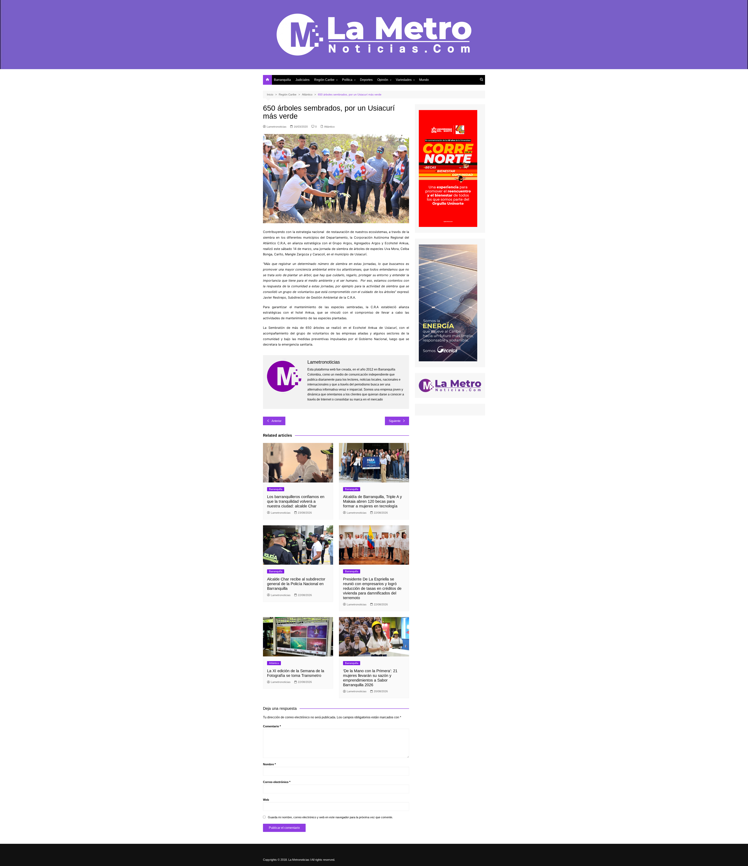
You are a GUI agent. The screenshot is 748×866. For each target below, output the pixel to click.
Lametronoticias (276, 126)
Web (266, 799)
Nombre (269, 764)
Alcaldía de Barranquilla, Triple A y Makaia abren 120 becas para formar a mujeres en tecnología (372, 501)
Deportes (366, 79)
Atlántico (329, 126)
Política (347, 79)
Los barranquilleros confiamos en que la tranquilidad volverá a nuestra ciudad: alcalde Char (295, 501)
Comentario (272, 726)
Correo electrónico (276, 782)
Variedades (404, 79)
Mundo (424, 79)
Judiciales (302, 79)
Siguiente (394, 420)
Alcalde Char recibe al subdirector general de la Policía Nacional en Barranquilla (296, 584)
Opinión (382, 79)
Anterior (276, 420)
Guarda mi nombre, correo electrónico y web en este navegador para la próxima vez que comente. (330, 817)
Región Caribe (324, 79)
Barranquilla (282, 79)
